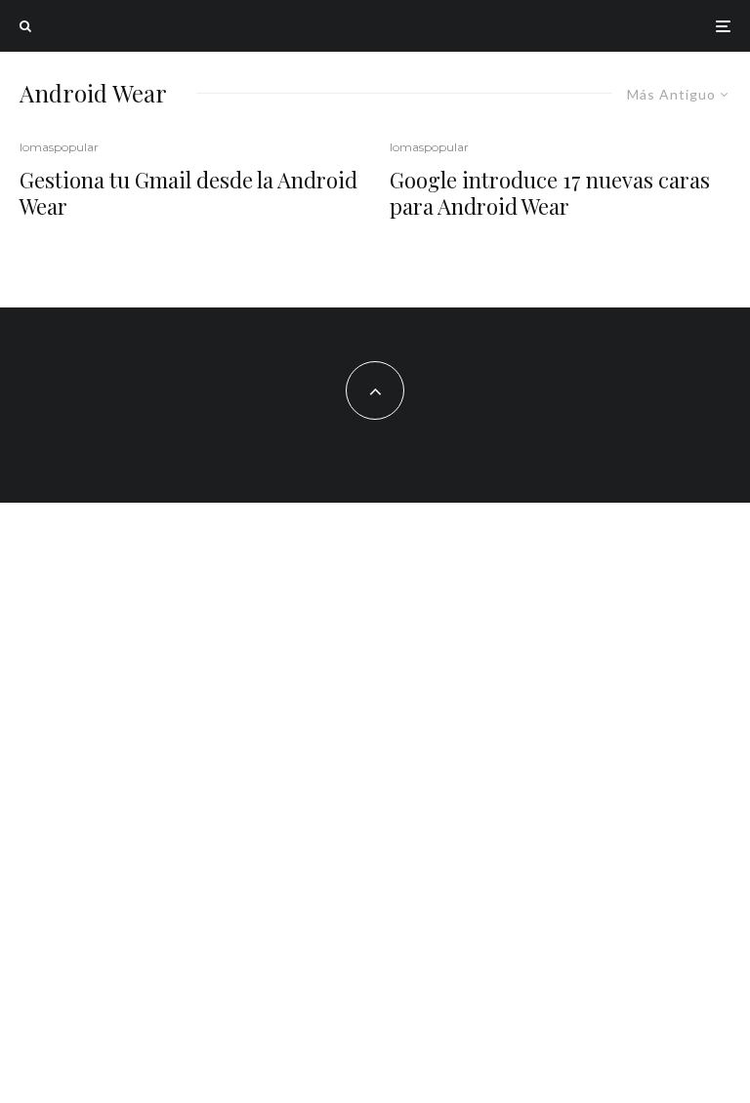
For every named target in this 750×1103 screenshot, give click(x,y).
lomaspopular (59, 147)
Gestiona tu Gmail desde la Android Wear (188, 193)
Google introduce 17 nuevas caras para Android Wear (550, 193)
